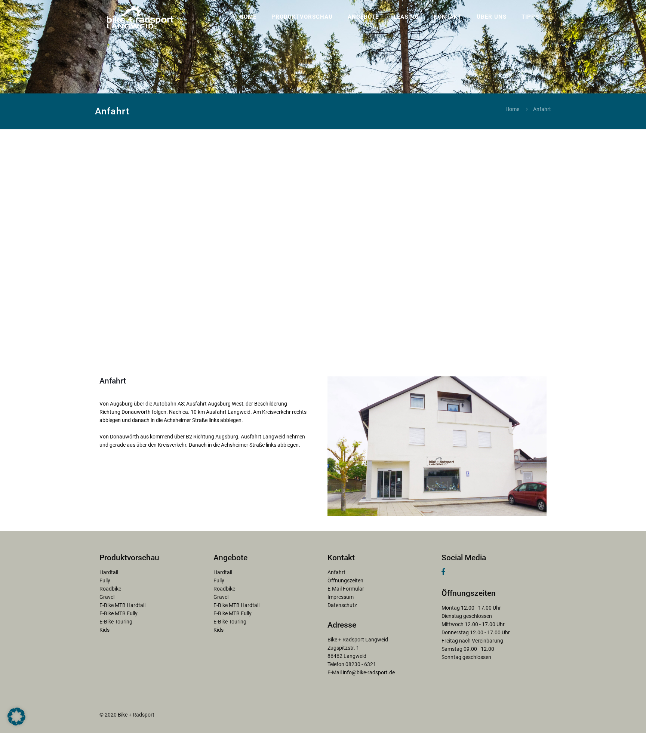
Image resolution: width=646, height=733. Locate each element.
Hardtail (108, 572)
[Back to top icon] (610, 718)
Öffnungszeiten (345, 580)
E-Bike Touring (115, 622)
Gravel (106, 597)
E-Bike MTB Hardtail (122, 605)
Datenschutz (342, 605)
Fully (104, 580)
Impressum (340, 597)
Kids (104, 630)
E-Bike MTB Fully (118, 613)
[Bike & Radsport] (140, 17)
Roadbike (110, 589)
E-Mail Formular (345, 589)
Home (512, 109)
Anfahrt (336, 572)
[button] (16, 716)
